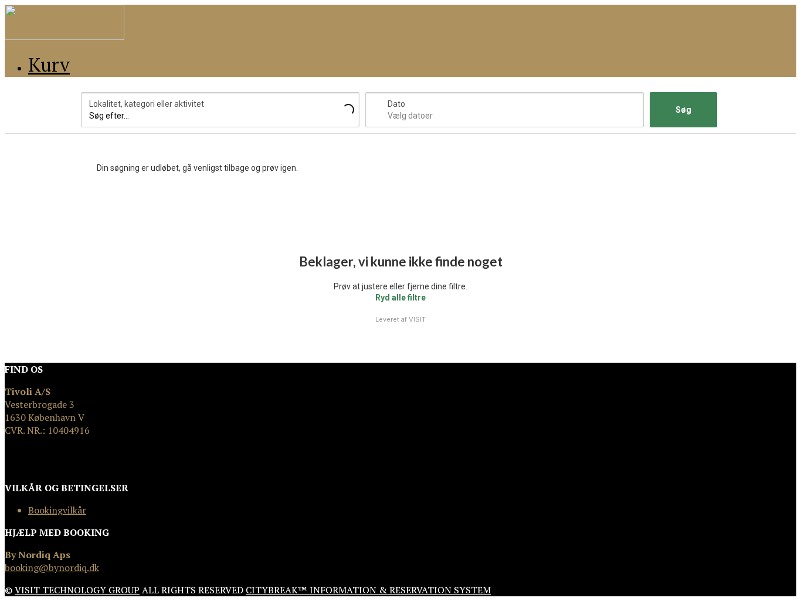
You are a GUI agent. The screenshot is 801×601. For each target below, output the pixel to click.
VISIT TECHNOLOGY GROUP (77, 589)
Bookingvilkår (57, 510)
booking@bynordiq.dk (52, 567)
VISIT (417, 319)
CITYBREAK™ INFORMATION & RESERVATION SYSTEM (368, 589)
